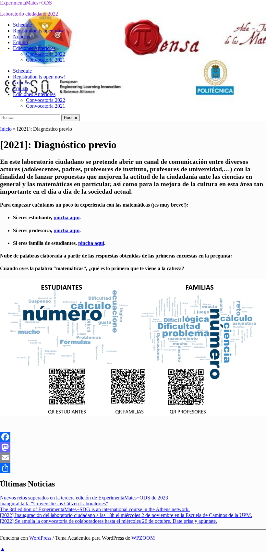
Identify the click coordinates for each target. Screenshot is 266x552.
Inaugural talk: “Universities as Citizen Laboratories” (54, 503)
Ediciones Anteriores (34, 48)
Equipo (20, 42)
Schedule (22, 25)
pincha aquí (66, 217)
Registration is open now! (39, 30)
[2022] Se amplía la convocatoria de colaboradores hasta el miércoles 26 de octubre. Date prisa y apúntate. (108, 521)
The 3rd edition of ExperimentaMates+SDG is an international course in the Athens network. (95, 509)
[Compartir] (133, 468)
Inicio (6, 129)
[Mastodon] (133, 447)
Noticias (21, 36)
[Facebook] (133, 437)
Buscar (70, 117)
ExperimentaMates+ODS (26, 3)
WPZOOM (143, 538)
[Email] (133, 457)
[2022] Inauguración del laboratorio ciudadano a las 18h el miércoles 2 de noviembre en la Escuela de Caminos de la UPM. (126, 515)
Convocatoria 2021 (45, 60)
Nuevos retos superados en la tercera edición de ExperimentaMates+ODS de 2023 (84, 497)
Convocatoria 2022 (45, 54)
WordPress (40, 538)
